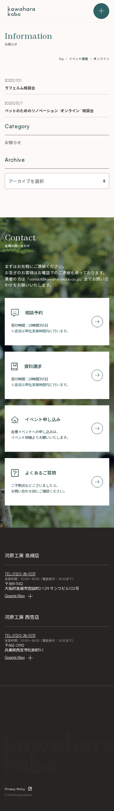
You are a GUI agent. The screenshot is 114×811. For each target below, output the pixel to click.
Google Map (15, 595)
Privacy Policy (15, 789)
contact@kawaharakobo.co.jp (54, 278)
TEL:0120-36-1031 (20, 574)
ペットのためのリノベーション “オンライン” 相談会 (49, 110)
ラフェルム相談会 (20, 88)
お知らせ (13, 142)
